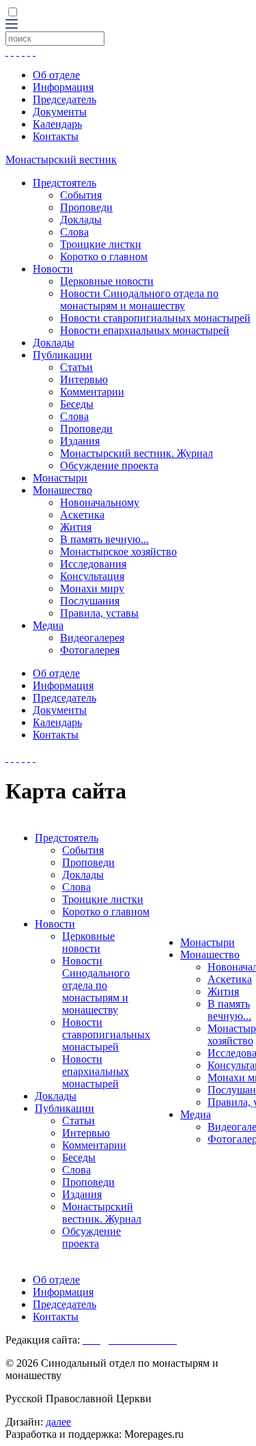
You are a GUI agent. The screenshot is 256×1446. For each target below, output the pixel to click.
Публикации (62, 355)
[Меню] (11, 25)
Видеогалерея (92, 637)
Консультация (92, 576)
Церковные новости (107, 281)
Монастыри (60, 478)
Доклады (81, 219)
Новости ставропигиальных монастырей (155, 318)
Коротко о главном (103, 256)
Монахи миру (92, 588)
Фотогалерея (89, 650)
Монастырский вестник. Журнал (136, 453)
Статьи (76, 367)
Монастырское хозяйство (118, 551)
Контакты (56, 136)
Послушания (89, 601)
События (81, 195)
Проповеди (86, 207)
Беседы (77, 404)
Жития (75, 527)
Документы (60, 111)
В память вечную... (104, 539)
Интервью (84, 379)
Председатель (64, 99)
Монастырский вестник (61, 159)
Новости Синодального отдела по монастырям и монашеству (139, 299)
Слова (74, 232)
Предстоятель (64, 183)
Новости (53, 269)
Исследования (93, 564)
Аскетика (82, 514)
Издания (80, 441)
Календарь (57, 124)
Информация (63, 87)
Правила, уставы (99, 613)
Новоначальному (99, 502)
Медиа (48, 625)
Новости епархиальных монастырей (144, 330)
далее (58, 1422)
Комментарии (92, 392)
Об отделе (56, 75)
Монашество (62, 490)
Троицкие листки (100, 244)
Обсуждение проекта (109, 465)
